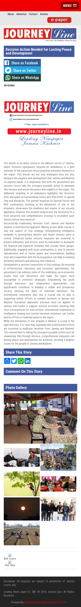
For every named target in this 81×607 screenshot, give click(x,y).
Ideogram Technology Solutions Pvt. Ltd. (45, 602)
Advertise (21, 14)
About (11, 14)
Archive (44, 14)
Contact (33, 14)
